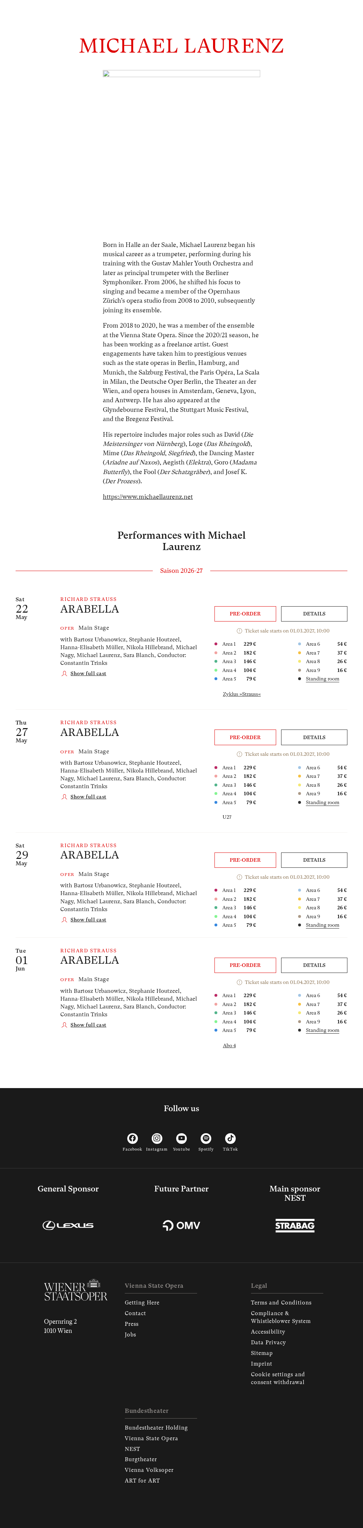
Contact (135, 1313)
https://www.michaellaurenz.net (148, 496)
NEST (132, 1449)
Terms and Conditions (281, 1303)
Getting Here (142, 1303)
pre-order (245, 614)
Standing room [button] (322, 678)
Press (132, 1324)
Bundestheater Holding (156, 1428)
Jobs (130, 1334)
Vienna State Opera (151, 1438)
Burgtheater (141, 1459)
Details (314, 614)
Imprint (261, 1364)
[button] (83, 673)
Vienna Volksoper (149, 1470)
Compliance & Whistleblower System (281, 1317)
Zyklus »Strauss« (242, 694)
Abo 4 (229, 1045)
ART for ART (142, 1481)
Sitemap (262, 1353)
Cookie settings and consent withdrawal (278, 1378)
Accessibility (268, 1332)
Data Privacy (268, 1342)
